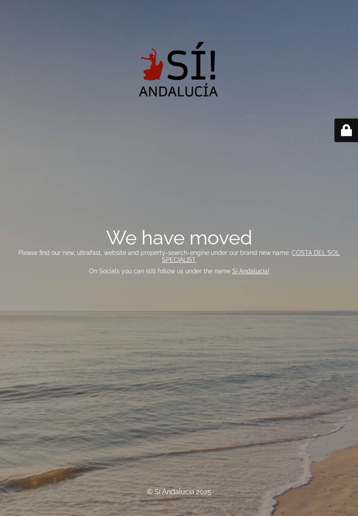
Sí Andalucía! (250, 271)
